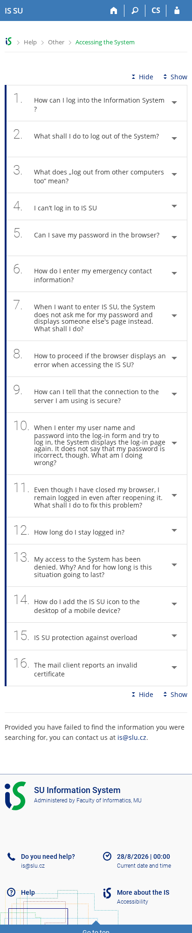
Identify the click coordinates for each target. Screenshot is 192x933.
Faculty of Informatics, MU (109, 800)
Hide (146, 76)
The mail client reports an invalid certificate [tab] (75, 666)
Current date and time (144, 866)
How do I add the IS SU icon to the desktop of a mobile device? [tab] (76, 603)
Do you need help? (48, 856)
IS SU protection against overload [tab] (75, 635)
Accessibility (132, 901)
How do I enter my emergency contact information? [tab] (82, 272)
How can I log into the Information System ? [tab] (89, 102)
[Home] (113, 11)
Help (30, 42)
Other (56, 42)
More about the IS (143, 892)
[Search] (134, 11)
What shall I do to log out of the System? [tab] (86, 134)
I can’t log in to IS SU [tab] (55, 206)
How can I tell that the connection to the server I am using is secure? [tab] (86, 393)
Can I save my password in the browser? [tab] (86, 233)
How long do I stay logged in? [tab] (68, 530)
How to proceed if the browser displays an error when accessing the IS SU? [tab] (89, 357)
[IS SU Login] (176, 11)
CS (155, 10)
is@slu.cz (131, 737)
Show (179, 76)
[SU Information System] (9, 41)
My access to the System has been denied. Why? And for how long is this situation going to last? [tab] (82, 564)
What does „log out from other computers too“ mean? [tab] (88, 173)
